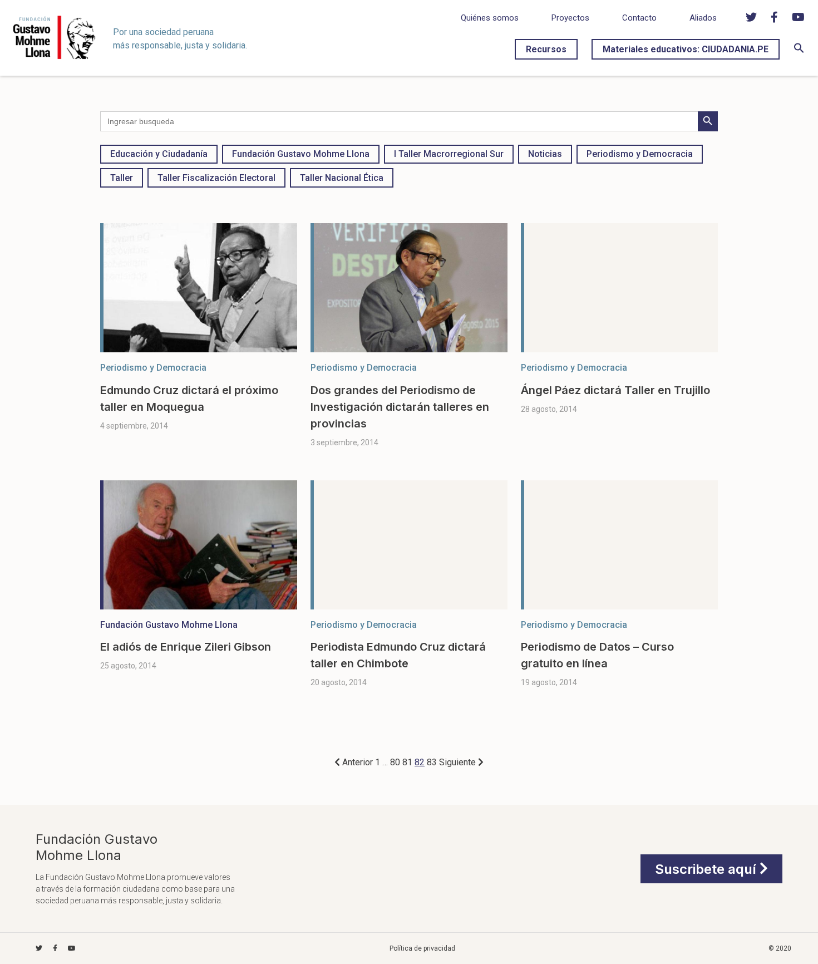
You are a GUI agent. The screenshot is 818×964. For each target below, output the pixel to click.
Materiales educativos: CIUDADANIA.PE (685, 49)
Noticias (545, 154)
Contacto (639, 18)
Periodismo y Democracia (640, 154)
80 (395, 762)
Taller (121, 178)
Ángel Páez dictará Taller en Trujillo (615, 390)
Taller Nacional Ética (341, 178)
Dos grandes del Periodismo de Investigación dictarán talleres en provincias (400, 406)
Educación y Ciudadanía (159, 154)
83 (432, 762)
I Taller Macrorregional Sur (449, 154)
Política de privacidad (422, 948)
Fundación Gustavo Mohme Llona (300, 154)
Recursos (546, 49)
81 (407, 762)
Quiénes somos (490, 18)
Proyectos (570, 18)
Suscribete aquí (707, 868)
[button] (799, 50)
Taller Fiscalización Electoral (216, 178)
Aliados (703, 18)
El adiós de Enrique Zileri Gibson (185, 646)
